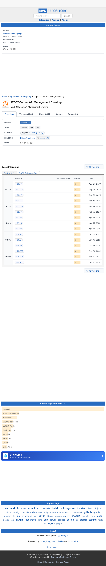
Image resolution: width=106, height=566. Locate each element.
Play (48, 541)
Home (4, 96)
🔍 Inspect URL (43, 138)
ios (18, 516)
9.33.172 (19, 195)
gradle (96, 512)
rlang (40, 520)
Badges (59, 114)
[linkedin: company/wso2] (14, 49)
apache (25, 508)
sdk (46, 519)
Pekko (60, 541)
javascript (27, 516)
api (31, 127)
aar (7, 508)
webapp (58, 523)
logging (58, 516)
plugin (19, 519)
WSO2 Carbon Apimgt (12, 33)
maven (67, 516)
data (28, 512)
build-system (67, 508)
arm (39, 508)
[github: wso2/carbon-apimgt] (21, 143)
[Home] (53, 12)
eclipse (47, 512)
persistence (8, 520)
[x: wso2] (11, 49)
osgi (37, 127)
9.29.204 (19, 256)
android (15, 508)
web (50, 523)
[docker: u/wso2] (8, 49)
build (55, 508)
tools (100, 520)
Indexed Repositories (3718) (53, 403)
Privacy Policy (62, 562)
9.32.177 (18, 201)
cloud (9, 512)
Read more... (53, 547)
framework (78, 512)
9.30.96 (18, 245)
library (50, 516)
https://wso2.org (27, 138)
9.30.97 (18, 240)
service (62, 519)
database (37, 512)
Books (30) (73, 114)
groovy (8, 516)
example (56, 512)
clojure (97, 508)
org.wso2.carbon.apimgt (21, 96)
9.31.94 (18, 217)
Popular (55, 20)
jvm (36, 516)
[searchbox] (47, 16)
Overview (9, 114)
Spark (54, 541)
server (53, 519)
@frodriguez (63, 535)
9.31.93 (18, 223)
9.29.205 (19, 251)
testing (93, 519)
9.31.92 (18, 229)
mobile (76, 515)
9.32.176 (19, 206)
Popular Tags (53, 503)
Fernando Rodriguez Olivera (63, 557)
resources (31, 519)
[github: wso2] (4, 49)
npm (93, 516)
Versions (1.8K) (26, 114)
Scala (42, 541)
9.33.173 (19, 189)
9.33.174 (18, 184)
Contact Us (49, 562)
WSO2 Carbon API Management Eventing (36, 102)
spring (71, 519)
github (88, 512)
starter (84, 519)
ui (45, 523)
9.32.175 (19, 212)
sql (77, 520)
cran (23, 512)
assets (47, 508)
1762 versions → (94, 167)
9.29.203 (19, 262)
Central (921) (9, 173)
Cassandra (73, 541)
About (64, 20)
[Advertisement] (53, 3)
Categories (44, 20)
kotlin (42, 515)
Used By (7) (44, 114)
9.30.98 (18, 234)
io (14, 516)
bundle (24, 127)
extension (67, 512)
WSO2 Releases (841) (28, 173)
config (16, 512)
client (90, 508)
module (86, 516)
